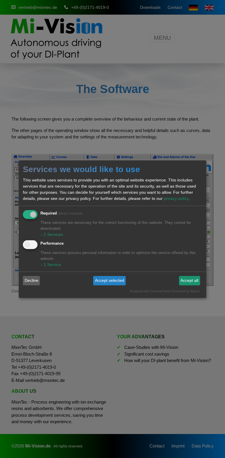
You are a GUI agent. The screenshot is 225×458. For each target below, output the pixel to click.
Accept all (189, 280)
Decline (31, 280)
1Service (50, 264)
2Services (51, 234)
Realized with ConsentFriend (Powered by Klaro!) (165, 291)
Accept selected (109, 280)
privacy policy (176, 198)
